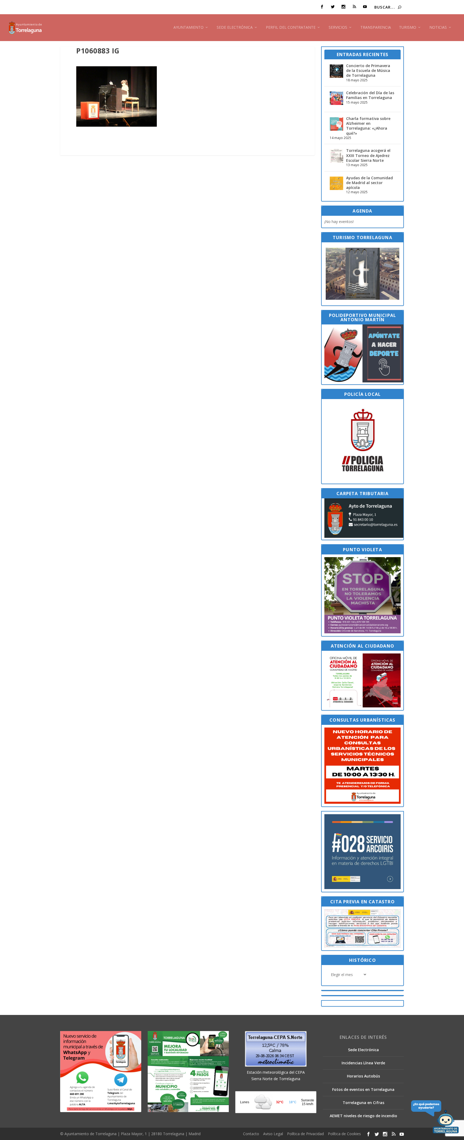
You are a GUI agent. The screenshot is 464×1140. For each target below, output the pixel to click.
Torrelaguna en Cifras (363, 1102)
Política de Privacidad (305, 1133)
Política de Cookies (344, 1133)
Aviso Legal (273, 1133)
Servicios (338, 27)
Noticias (438, 27)
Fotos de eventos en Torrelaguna (363, 1089)
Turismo (407, 27)
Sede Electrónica (235, 27)
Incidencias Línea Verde (363, 1062)
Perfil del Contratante (291, 27)
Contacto (251, 1133)
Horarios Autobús (363, 1076)
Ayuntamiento (188, 27)
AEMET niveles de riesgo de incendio (363, 1115)
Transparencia (375, 27)
